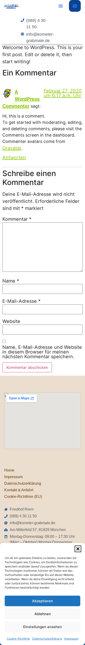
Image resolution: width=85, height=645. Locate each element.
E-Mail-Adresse (21, 301)
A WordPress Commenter (21, 99)
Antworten (14, 157)
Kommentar (16, 219)
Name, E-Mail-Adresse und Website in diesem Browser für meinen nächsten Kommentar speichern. (42, 352)
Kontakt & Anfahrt (18, 490)
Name (10, 281)
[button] (78, 549)
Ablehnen (42, 614)
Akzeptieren (42, 601)
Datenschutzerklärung (47, 638)
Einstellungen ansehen (42, 627)
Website (11, 321)
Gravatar (11, 148)
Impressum (71, 638)
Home (9, 470)
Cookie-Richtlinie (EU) (23, 497)
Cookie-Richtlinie (18, 638)
